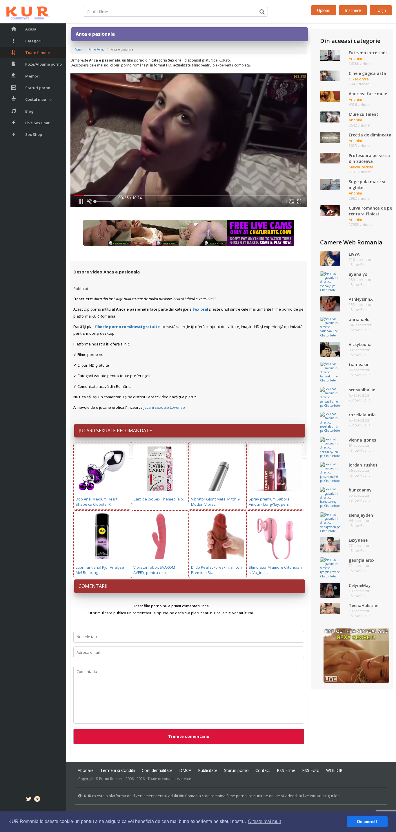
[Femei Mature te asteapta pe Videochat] (356, 655)
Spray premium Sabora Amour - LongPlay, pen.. (269, 501)
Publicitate (207, 770)
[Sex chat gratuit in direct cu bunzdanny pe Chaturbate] (330, 497)
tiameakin (359, 364)
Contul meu (35, 99)
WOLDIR (334, 770)
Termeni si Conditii (117, 770)
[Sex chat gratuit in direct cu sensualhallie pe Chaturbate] (330, 397)
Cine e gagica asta (367, 73)
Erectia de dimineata (370, 135)
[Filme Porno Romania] (25, 11)
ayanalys (358, 274)
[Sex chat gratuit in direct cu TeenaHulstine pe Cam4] (330, 608)
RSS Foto (310, 770)
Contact (262, 770)
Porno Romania (112, 778)
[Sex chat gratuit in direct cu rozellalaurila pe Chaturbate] (330, 422)
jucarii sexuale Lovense (164, 407)
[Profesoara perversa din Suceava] (330, 158)
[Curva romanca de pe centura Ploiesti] (330, 210)
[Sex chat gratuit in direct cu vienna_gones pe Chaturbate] (330, 447)
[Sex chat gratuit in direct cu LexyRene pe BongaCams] (330, 545)
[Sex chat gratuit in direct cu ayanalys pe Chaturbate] (330, 281)
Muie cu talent (363, 114)
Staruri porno (37, 87)
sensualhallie (362, 389)
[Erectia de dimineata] (330, 137)
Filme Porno (96, 49)
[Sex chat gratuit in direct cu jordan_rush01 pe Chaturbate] (330, 472)
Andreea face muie (368, 93)
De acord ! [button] (367, 821)
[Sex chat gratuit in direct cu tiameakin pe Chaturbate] (330, 372)
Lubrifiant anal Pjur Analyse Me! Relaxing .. (100, 570)
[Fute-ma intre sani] (330, 55)
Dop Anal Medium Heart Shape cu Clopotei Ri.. (96, 501)
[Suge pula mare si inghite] (330, 184)
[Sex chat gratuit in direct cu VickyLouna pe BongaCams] (330, 349)
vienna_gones (362, 440)
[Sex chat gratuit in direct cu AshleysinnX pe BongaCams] (330, 304)
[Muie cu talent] (330, 117)
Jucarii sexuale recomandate (115, 430)
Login (380, 10)
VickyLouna (360, 344)
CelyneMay (360, 585)
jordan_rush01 (363, 465)
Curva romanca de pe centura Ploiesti (370, 211)
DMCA (185, 770)
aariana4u (359, 319)
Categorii (34, 41)
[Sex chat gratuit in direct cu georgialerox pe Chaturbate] (330, 568)
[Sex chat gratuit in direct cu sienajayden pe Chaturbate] (330, 522)
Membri (32, 76)
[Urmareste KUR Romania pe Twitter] (29, 800)
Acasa (30, 29)
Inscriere (353, 10)
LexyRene (358, 540)
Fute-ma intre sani (368, 52)
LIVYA (354, 254)
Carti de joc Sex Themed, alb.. (159, 499)
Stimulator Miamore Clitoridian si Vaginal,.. (275, 570)
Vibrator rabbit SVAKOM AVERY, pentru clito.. (154, 570)
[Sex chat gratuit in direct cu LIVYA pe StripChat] (330, 258)
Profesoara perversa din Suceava (369, 158)
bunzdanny (360, 490)
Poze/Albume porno (43, 64)
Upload (323, 10)
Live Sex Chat (37, 122)
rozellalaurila (362, 414)
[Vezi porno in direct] (188, 232)
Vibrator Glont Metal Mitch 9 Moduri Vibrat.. (215, 501)
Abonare (86, 770)
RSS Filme (286, 770)
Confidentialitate (157, 770)
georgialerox (362, 560)
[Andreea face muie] (330, 96)
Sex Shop (33, 134)
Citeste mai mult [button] (264, 821)
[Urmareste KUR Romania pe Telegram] (37, 800)
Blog (29, 111)
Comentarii (93, 586)
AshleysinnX (361, 299)
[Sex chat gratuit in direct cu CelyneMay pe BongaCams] (330, 590)
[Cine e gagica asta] (330, 75)
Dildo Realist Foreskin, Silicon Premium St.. (216, 570)
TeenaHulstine (363, 605)
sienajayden (361, 515)
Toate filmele (37, 52)
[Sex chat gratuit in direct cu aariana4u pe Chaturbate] (330, 327)
